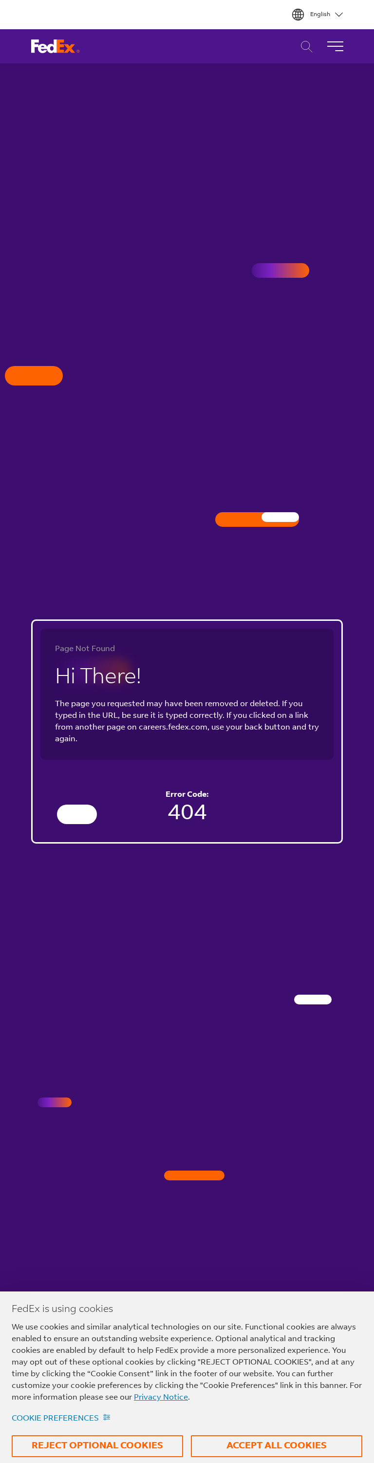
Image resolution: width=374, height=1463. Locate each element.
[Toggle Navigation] (335, 46)
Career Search (304, 46)
